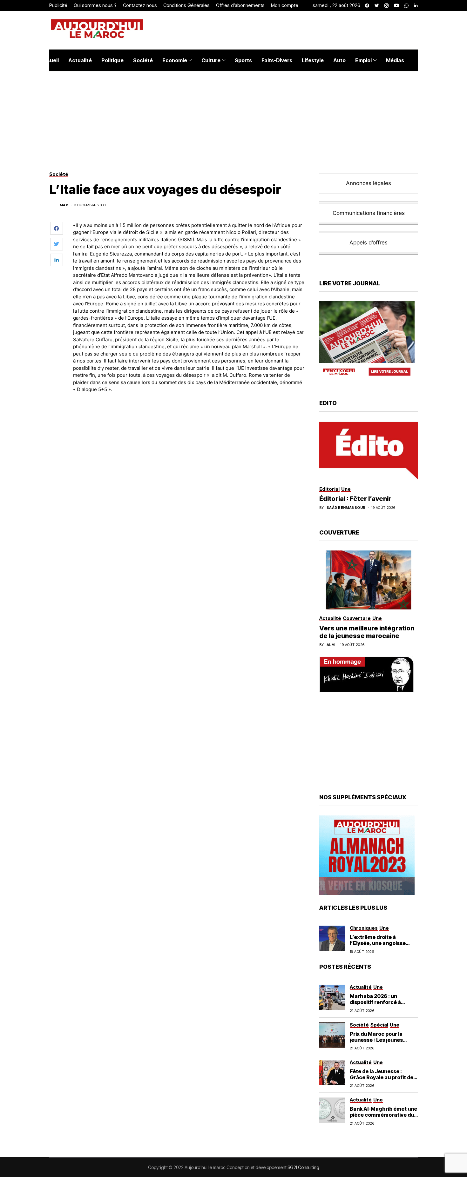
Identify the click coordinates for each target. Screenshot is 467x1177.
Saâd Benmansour (346, 508)
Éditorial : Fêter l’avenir (355, 498)
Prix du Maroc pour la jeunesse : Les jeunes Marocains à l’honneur (378, 1040)
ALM (331, 645)
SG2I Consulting (303, 1167)
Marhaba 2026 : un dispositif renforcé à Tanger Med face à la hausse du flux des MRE (379, 1005)
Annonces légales (368, 183)
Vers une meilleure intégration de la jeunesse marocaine (366, 632)
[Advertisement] (188, 415)
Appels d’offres (368, 242)
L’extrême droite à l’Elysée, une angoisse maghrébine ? (378, 943)
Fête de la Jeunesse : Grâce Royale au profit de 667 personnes (381, 1077)
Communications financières (369, 213)
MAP (64, 205)
